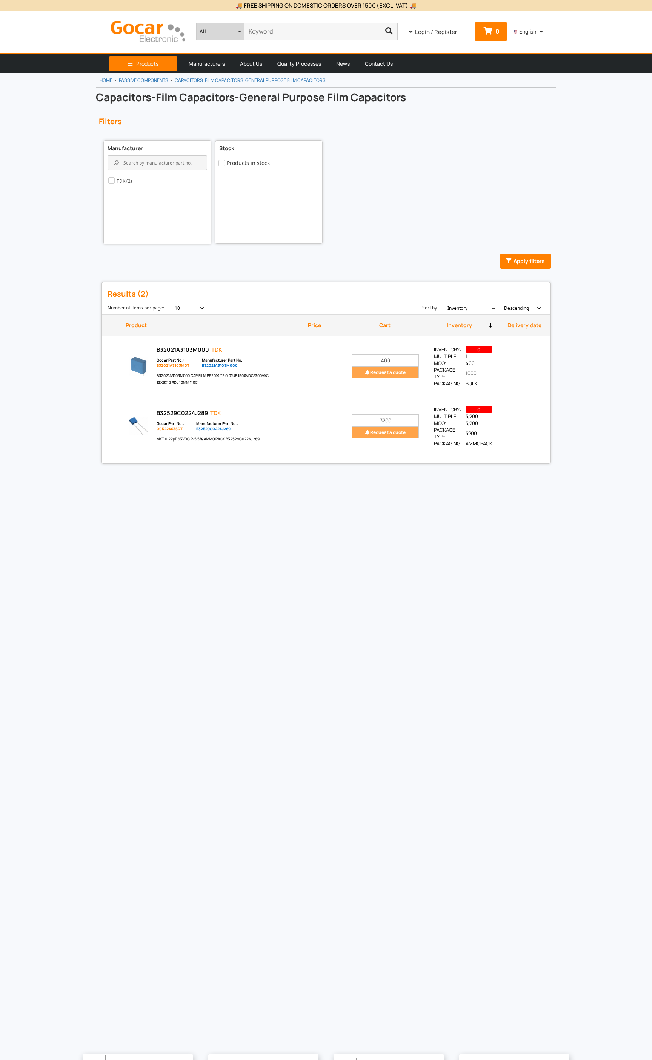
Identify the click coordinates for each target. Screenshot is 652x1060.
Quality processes (299, 63)
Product (136, 325)
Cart (385, 325)
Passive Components (143, 80)
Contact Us (379, 63)
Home (106, 80)
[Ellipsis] (389, 31)
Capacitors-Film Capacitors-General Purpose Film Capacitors (250, 80)
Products (147, 63)
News (343, 63)
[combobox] (185, 308)
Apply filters (529, 261)
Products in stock (248, 162)
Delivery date (524, 325)
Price (314, 325)
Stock (226, 148)
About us (251, 63)
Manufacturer (125, 148)
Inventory (459, 325)
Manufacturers (207, 63)
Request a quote (387, 372)
